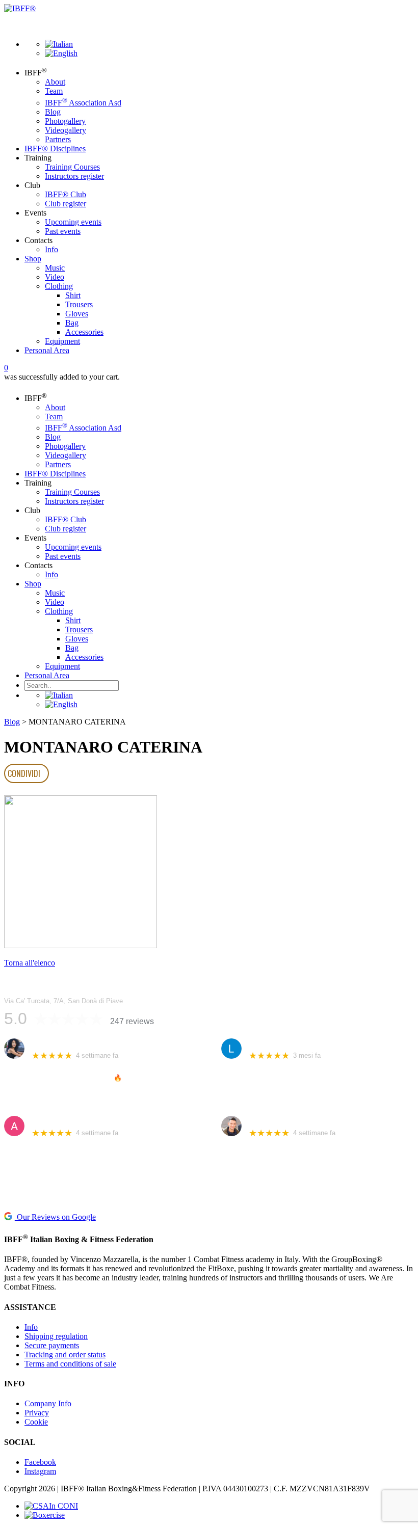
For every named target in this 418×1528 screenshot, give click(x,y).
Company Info (47, 1403)
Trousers (79, 304)
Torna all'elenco (29, 962)
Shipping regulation (56, 1336)
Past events (63, 231)
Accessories (84, 332)
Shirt (73, 295)
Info (51, 249)
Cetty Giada (51, 1043)
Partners (58, 139)
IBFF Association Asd (83, 102)
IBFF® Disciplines (55, 148)
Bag (72, 322)
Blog (53, 112)
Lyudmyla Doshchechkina (290, 1043)
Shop (32, 258)
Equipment (62, 341)
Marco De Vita (272, 1120)
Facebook (40, 1462)
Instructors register (74, 176)
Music (55, 267)
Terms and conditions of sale (70, 1363)
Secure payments (51, 1345)
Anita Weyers (53, 1120)
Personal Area (46, 350)
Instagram (40, 1471)
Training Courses (72, 167)
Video (54, 277)
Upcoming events (73, 222)
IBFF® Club (65, 194)
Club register (65, 203)
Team (54, 91)
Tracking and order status (65, 1354)
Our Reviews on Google (55, 1217)
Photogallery (65, 121)
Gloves (76, 313)
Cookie (36, 1421)
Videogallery (65, 130)
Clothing (59, 286)
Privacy (36, 1412)
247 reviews (132, 1021)
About (55, 81)
